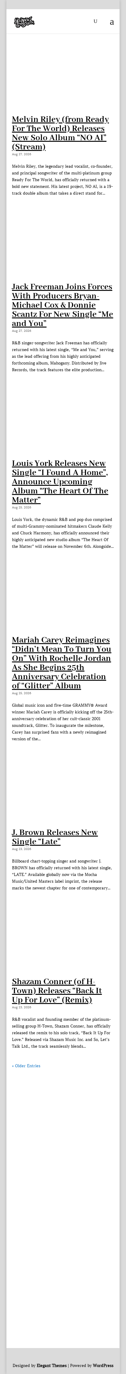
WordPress (103, 1365)
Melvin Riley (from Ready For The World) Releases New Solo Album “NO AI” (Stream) (60, 133)
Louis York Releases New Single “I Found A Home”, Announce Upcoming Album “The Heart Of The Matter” (60, 482)
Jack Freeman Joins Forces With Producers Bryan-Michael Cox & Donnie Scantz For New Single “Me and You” (62, 305)
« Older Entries (26, 1065)
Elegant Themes (52, 1365)
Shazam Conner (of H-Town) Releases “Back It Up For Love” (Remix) (57, 991)
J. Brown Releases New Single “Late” (55, 837)
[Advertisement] (63, 1132)
